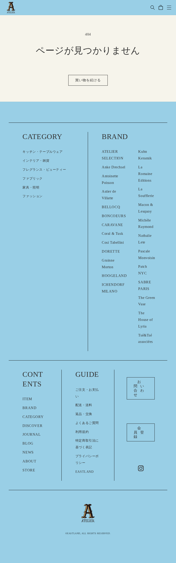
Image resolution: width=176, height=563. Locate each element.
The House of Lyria (145, 319)
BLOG (27, 443)
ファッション (32, 196)
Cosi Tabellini (113, 242)
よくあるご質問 (87, 423)
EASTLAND (84, 471)
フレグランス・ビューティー (44, 169)
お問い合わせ (140, 388)
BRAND (29, 408)
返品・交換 (83, 414)
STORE (28, 470)
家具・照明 (30, 187)
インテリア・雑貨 (35, 160)
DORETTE (111, 251)
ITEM (27, 399)
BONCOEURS (114, 216)
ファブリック (32, 178)
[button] (152, 7)
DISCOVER (32, 426)
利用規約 (82, 432)
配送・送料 (83, 405)
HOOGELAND (114, 276)
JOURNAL (31, 434)
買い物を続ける (88, 80)
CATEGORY (33, 417)
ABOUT (29, 461)
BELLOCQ (111, 207)
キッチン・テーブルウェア (42, 151)
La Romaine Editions (145, 173)
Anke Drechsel (113, 167)
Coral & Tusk (112, 233)
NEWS (27, 452)
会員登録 (140, 432)
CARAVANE (112, 225)
